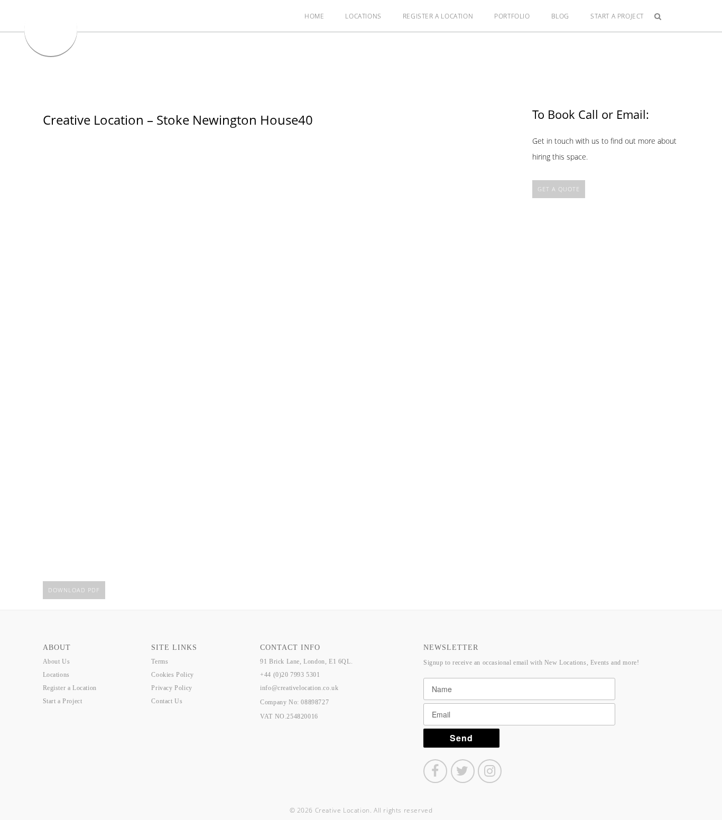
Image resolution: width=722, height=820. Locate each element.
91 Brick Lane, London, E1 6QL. (306, 661)
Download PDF (74, 590)
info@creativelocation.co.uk (299, 688)
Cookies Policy (172, 674)
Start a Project (617, 16)
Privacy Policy (171, 688)
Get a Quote (559, 189)
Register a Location (438, 16)
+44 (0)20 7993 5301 (290, 674)
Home (314, 16)
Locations (363, 16)
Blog (560, 16)
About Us (56, 661)
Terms (159, 661)
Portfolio (512, 16)
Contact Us (166, 701)
